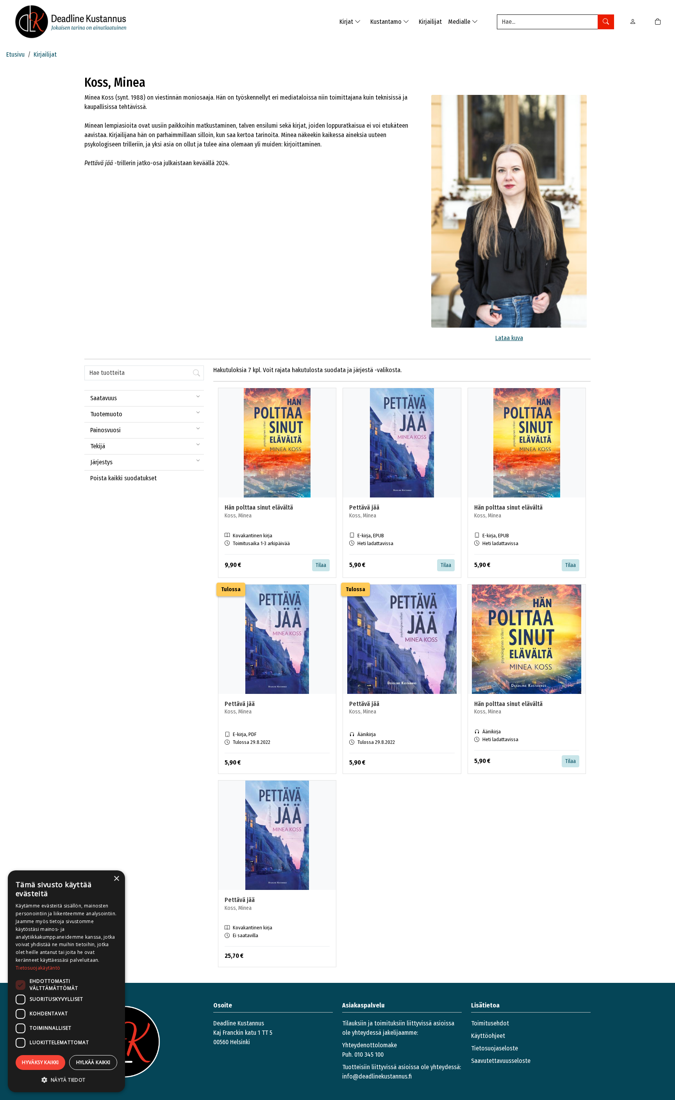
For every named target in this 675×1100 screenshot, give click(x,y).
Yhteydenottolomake (369, 1045)
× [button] (116, 879)
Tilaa (321, 565)
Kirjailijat (430, 21)
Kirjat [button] (347, 21)
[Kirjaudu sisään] (633, 21)
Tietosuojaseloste (494, 1048)
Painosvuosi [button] (105, 430)
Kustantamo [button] (386, 21)
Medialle (460, 21)
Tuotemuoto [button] (106, 414)
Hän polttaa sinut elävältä (259, 507)
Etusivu (15, 54)
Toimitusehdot (490, 1023)
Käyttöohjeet (488, 1035)
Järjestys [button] (101, 462)
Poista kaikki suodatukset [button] (123, 478)
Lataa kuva (509, 338)
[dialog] (66, 981)
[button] (66, 1079)
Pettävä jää (364, 507)
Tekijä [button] (97, 446)
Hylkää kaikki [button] (93, 1062)
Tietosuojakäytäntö (38, 968)
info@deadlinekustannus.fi (377, 1076)
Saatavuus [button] (103, 398)
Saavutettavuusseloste (500, 1060)
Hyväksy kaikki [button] (40, 1062)
